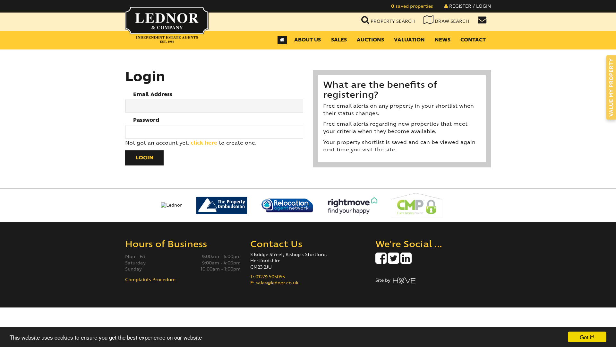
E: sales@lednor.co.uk (274, 283)
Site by (384, 280)
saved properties (412, 6)
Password (146, 120)
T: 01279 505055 (267, 277)
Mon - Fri (135, 257)
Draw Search (451, 21)
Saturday (135, 263)
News (442, 40)
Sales (339, 40)
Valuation (409, 40)
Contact (473, 40)
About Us (307, 40)
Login (144, 157)
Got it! (587, 337)
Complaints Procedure (150, 280)
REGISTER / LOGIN (469, 6)
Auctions (370, 40)
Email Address (152, 94)
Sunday (133, 269)
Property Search (392, 21)
